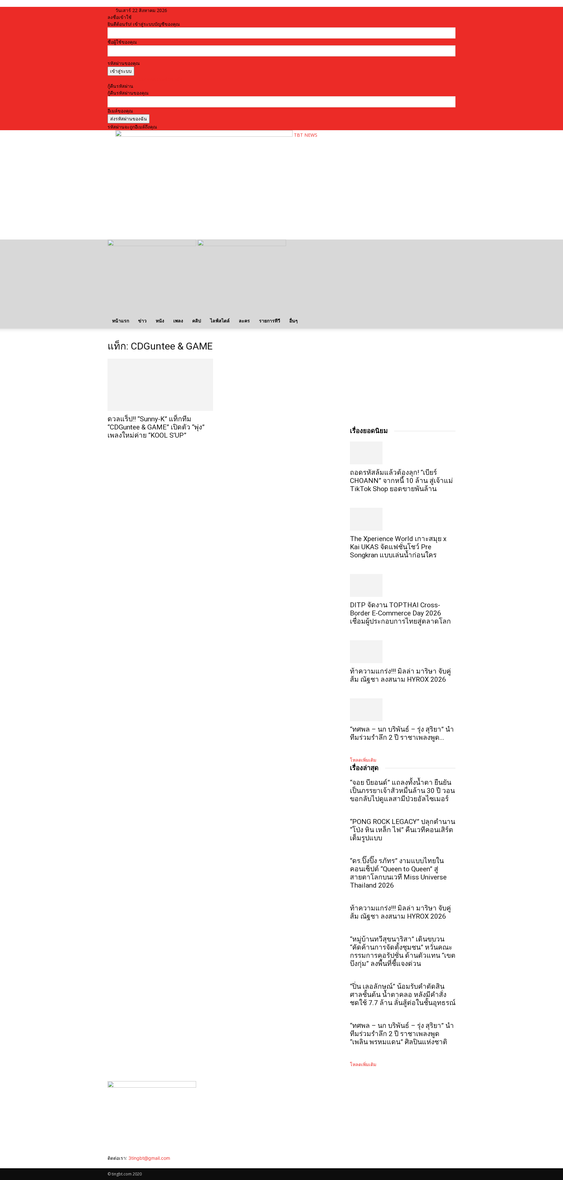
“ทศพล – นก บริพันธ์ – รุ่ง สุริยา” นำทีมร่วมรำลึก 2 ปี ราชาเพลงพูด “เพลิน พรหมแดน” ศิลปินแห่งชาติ (402, 1034)
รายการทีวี (269, 321)
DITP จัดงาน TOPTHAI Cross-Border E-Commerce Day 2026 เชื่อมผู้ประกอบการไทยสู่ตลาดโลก (400, 613)
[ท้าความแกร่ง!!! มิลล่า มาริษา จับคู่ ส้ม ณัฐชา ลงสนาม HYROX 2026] (402, 651)
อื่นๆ (293, 321)
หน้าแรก (120, 321)
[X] (124, 1165)
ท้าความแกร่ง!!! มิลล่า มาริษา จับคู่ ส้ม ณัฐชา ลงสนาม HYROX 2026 (400, 675)
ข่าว (142, 321)
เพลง (178, 321)
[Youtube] (129, 1165)
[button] (447, 248)
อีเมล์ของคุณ (120, 111)
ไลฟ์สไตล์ (220, 321)
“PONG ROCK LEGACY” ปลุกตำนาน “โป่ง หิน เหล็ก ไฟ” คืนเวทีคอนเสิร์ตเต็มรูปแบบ (402, 830)
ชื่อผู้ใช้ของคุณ (122, 42)
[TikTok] (119, 1165)
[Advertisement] (234, 214)
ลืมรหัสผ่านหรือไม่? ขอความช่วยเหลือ (145, 79)
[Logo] (152, 244)
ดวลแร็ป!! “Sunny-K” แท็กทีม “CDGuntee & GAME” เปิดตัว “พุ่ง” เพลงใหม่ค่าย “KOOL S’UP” (156, 427)
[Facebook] (110, 1165)
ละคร (244, 321)
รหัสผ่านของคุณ (124, 63)
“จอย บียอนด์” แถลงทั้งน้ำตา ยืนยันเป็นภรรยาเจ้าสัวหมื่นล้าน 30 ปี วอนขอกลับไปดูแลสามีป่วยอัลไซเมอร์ (402, 791)
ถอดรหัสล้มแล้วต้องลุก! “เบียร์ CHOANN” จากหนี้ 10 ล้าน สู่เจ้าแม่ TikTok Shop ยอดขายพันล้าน (401, 481)
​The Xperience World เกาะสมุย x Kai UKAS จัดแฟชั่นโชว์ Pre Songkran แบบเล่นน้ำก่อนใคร (398, 547)
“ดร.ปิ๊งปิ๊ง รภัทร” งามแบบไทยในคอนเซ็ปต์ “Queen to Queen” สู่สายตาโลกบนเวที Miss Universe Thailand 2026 (398, 873)
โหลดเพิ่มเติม (363, 760)
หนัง (160, 321)
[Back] (192, 10)
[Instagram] (114, 1165)
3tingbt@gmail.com (149, 1158)
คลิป (196, 321)
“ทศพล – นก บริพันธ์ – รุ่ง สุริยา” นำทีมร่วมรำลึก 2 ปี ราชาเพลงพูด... (402, 733)
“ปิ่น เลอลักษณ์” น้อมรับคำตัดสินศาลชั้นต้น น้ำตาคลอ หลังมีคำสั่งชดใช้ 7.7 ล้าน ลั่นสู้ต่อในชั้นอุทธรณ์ (402, 995)
